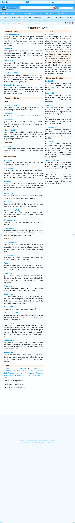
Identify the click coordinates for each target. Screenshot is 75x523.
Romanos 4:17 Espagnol (24, 371)
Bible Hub (7, 377)
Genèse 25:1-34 (10, 114)
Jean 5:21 (48, 117)
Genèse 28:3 (9, 120)
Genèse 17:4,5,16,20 (11, 105)
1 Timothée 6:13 (10, 228)
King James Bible (11, 73)
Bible (3, 23)
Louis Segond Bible (11, 34)
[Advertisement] (37, 403)
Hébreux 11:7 (9, 323)
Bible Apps (37, 375)
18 (52, 64)
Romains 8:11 (9, 169)
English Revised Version (13, 85)
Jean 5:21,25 (9, 194)
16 (47, 36)
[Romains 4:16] (2, 239)
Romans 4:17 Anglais (23, 375)
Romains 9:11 (50, 141)
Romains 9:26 (9, 255)
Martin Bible (8, 49)
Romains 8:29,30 (10, 243)
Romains (8, 23)
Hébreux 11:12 (9, 130)
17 (45, 51)
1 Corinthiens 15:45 (11, 210)
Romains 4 (49, 34)
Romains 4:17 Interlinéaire (15, 369)
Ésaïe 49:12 (8, 286)
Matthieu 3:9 (8, 181)
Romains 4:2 (9, 160)
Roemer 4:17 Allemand (25, 373)
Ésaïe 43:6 (8, 263)
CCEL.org (25, 387)
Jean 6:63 (7, 202)
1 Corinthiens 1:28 (11, 313)
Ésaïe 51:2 (49, 105)
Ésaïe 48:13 (49, 93)
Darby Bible (8, 61)
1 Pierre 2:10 (9, 340)
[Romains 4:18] (72, 239)
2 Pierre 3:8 (8, 353)
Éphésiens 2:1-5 (10, 220)
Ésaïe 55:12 (8, 294)
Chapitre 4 (14, 23)
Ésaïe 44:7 (8, 274)
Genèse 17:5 (50, 81)
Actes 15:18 (8, 307)
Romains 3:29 (9, 146)
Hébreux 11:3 (50, 172)
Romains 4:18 (50, 127)
